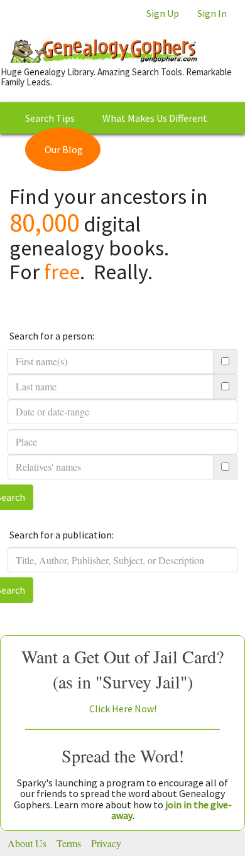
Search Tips (50, 118)
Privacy (106, 843)
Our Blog (64, 149)
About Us (27, 843)
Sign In (212, 13)
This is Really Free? (169, 149)
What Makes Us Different (154, 118)
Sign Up (162, 13)
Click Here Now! (122, 708)
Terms (69, 843)
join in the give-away (171, 810)
